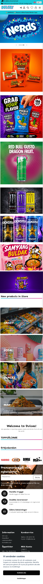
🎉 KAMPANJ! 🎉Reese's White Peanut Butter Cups (21, 12)
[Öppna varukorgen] (36, 8)
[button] (34, 2)
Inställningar (21, 578)
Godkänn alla (21, 573)
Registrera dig (25, 551)
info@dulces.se (30, 539)
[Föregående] (16, 45)
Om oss (5, 536)
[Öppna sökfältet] (28, 8)
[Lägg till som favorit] (32, 8)
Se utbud (9, 328)
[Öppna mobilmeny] (40, 8)
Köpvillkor (5, 538)
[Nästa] (26, 45)
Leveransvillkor (7, 540)
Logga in (24, 549)
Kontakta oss (6, 542)
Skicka (37, 477)
